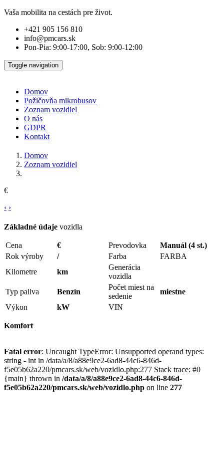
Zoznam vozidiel (50, 109)
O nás (33, 118)
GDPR (35, 127)
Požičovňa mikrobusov (60, 100)
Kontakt (37, 136)
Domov (36, 155)
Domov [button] (36, 91)
